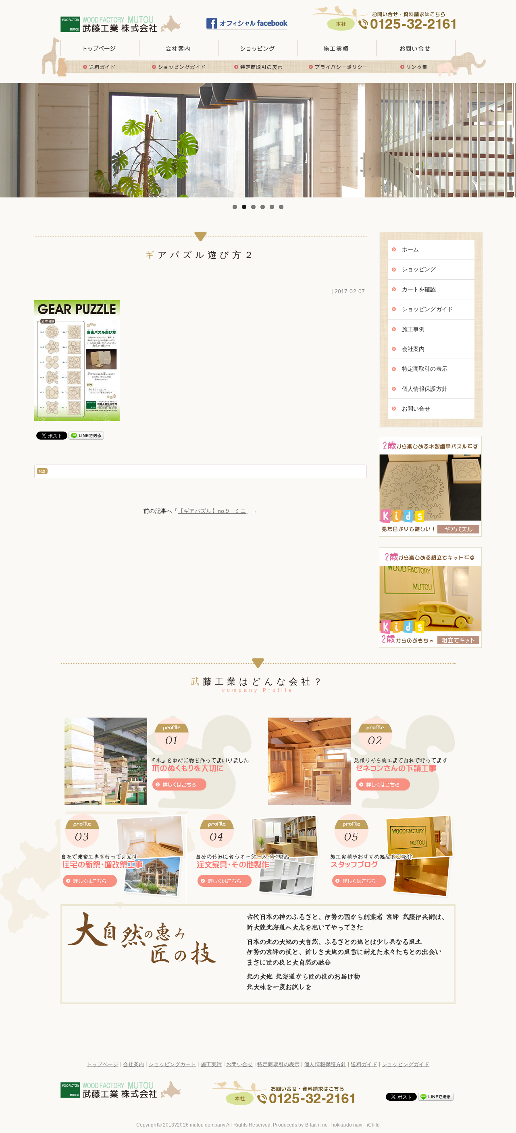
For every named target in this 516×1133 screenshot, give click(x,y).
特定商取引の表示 (258, 66)
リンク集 (416, 66)
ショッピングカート (172, 1064)
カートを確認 (419, 289)
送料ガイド (99, 66)
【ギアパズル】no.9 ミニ (212, 511)
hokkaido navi (346, 1125)
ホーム (410, 249)
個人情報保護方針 (424, 389)
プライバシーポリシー (337, 66)
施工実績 (337, 48)
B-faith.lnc (316, 1125)
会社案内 (413, 349)
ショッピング (419, 269)
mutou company (207, 1125)
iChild (373, 1125)
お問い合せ (416, 48)
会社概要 (178, 48)
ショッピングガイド (178, 66)
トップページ (99, 48)
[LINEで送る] (86, 435)
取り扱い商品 (258, 48)
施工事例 (413, 329)
